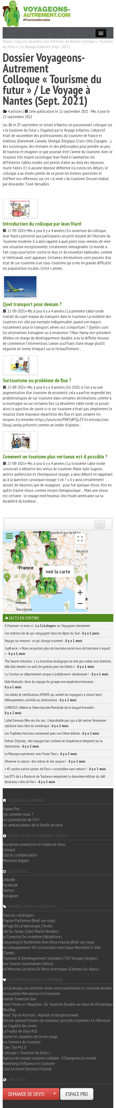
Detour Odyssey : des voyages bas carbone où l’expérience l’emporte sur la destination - (54, 743)
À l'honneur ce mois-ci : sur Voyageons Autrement (47, 625)
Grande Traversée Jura (19, 998)
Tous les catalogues (18, 915)
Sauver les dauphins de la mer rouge (30, 1036)
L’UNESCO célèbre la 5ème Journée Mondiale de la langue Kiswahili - (50, 710)
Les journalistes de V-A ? (21, 819)
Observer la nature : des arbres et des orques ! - (45, 761)
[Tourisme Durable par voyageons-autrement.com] (36, 13)
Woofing (9, 1009)
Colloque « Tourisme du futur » (26, 1052)
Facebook (10, 885)
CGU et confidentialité (20, 855)
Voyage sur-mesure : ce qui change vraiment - (43, 640)
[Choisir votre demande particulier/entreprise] (54, 1094)
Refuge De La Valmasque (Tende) (28, 925)
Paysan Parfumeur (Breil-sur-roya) (29, 920)
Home (7, 41)
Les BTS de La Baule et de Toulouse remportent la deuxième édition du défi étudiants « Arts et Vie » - (55, 779)
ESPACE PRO (77, 1094)
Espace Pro (11, 808)
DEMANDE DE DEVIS (26, 1094)
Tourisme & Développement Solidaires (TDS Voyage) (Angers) (50, 958)
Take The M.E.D (14, 1047)
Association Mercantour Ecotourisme (31, 993)
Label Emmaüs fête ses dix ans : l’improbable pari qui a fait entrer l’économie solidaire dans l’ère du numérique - (55, 723)
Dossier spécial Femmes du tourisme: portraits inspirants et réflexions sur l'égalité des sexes (57, 1023)
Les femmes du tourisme (22, 1041)
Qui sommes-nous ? (18, 814)
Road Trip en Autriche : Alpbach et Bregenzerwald (40, 1015)
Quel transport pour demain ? (32, 304)
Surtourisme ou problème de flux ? (37, 380)
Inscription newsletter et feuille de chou (34, 844)
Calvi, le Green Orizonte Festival (27, 1068)
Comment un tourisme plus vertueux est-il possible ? (55, 456)
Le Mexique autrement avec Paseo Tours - (41, 753)
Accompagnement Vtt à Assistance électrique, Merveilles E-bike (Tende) (52, 950)
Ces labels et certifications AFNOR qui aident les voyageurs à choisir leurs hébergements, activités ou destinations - (53, 697)
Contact (9, 849)
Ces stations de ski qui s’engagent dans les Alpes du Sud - (52, 633)
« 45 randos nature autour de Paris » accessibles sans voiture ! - (55, 768)
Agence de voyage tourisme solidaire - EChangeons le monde (49, 1058)
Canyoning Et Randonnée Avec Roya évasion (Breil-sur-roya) (48, 942)
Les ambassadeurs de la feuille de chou (33, 825)
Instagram (10, 895)
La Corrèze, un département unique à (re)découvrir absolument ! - (56, 674)
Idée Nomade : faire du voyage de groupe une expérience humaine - (50, 684)
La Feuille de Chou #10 (20, 1031)
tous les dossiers (28, 41)
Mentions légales (16, 860)
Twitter (8, 890)
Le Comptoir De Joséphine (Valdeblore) (32, 936)
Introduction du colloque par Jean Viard (42, 223)
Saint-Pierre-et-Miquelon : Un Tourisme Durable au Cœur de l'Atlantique (58, 1004)
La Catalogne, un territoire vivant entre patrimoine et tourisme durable (57, 988)
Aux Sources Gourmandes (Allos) (28, 963)
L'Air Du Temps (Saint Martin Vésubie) (31, 931)
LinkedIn (9, 879)
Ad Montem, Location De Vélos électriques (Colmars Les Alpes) (51, 969)
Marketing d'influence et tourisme (29, 1063)
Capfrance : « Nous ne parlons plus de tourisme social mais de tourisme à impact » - (57, 651)
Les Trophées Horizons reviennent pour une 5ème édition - (52, 733)
